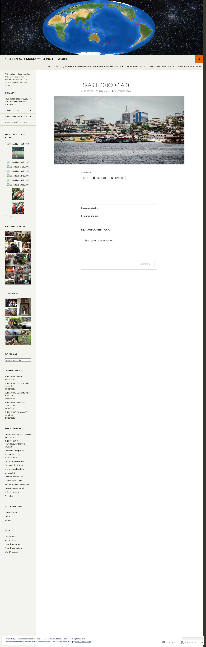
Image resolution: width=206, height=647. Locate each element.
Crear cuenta (10, 536)
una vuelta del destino (14, 469)
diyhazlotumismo (12, 492)
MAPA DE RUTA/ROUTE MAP (189, 66)
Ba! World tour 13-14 (14, 476)
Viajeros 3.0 (10, 473)
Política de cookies (83, 641)
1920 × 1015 (104, 91)
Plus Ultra (9, 496)
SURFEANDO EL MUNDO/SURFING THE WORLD (36, 59)
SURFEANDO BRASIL (123, 91)
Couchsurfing (11, 512)
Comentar (146, 263)
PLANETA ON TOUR (13, 480)
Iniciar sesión (10, 540)
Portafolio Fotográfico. (14, 450)
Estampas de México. (14, 465)
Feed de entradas (12, 544)
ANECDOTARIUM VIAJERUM (160, 66)
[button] (9, 233)
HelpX (7, 516)
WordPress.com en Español (17, 484)
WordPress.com (12, 552)
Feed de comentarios (14, 548)
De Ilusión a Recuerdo (14, 461)
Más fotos (9, 216)
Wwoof (8, 520)
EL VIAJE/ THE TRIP (134, 66)
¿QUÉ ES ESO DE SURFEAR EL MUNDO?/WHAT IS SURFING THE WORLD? (92, 66)
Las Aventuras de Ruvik (15, 488)
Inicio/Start (53, 66)
